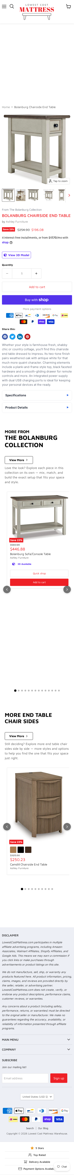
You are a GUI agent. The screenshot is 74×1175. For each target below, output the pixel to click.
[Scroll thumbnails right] (68, 195)
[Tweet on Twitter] (12, 337)
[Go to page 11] (49, 690)
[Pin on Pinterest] (27, 337)
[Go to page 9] (42, 690)
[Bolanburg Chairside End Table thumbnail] (8, 195)
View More (16, 460)
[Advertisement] (37, 62)
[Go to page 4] (25, 690)
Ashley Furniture (17, 221)
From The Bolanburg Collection (22, 209)
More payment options (37, 308)
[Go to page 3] (22, 690)
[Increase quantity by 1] (36, 273)
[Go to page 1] (15, 690)
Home (6, 107)
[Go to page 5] (29, 690)
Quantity (7, 264)
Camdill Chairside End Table (28, 864)
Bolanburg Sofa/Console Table (30, 554)
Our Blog (43, 1128)
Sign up (58, 1078)
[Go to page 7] (35, 690)
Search (30, 1128)
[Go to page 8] (39, 690)
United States (35, 1096)
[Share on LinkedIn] (20, 337)
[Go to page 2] (19, 690)
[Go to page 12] (52, 690)
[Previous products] (7, 589)
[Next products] (67, 589)
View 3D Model (18, 255)
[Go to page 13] (55, 690)
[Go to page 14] (59, 690)
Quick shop (39, 573)
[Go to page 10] (45, 690)
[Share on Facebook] (5, 337)
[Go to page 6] (32, 690)
